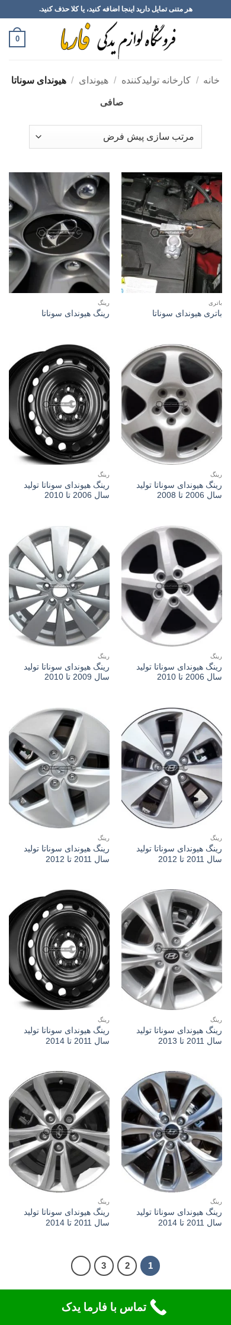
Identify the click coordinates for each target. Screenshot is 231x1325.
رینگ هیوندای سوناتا (75, 313)
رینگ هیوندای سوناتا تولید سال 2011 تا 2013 (179, 1036)
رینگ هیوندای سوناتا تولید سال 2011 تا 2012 (179, 854)
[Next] (81, 1266)
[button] (215, 38)
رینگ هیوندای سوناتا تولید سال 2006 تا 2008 (179, 490)
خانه (211, 80)
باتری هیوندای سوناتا (187, 313)
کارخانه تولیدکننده (156, 80)
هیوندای (93, 80)
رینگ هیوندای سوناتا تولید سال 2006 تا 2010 (67, 490)
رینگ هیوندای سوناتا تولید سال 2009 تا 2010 (67, 672)
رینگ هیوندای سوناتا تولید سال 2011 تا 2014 (67, 1036)
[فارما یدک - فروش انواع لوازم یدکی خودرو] (116, 39)
